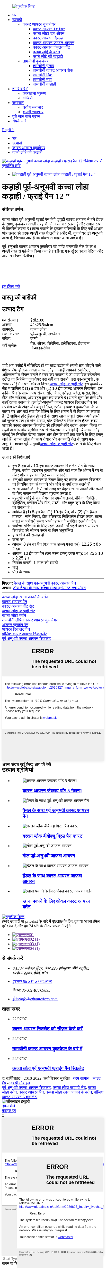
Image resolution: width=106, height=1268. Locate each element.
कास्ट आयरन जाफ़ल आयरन (53, 42)
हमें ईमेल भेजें (11, 286)
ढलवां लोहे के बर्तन (46, 52)
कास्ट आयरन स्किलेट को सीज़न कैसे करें (47, 1028)
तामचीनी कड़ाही (44, 84)
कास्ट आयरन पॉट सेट (18, 606)
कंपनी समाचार (33, 112)
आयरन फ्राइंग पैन (15, 624)
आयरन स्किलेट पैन (16, 629)
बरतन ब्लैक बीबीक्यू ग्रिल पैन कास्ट (53, 836)
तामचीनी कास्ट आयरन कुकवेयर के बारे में (47, 1048)
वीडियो (28, 98)
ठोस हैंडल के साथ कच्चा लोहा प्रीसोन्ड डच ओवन (49, 588)
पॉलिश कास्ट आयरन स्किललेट (24, 634)
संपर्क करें (19, 121)
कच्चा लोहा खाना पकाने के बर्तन (25, 597)
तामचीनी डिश (42, 75)
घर (14, 15)
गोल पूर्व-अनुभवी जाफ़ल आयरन (49, 855)
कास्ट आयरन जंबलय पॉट (51, 47)
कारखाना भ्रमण (34, 93)
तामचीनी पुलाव (43, 66)
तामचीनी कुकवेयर (35, 61)
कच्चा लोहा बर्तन (14, 615)
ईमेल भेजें (8, 1106)
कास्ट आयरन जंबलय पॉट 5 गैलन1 (52, 790)
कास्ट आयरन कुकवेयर (39, 24)
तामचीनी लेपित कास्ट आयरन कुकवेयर (30, 620)
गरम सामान (81, 1078)
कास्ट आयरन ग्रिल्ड (48, 38)
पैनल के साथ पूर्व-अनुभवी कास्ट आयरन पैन (45, 583)
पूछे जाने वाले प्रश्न (26, 116)
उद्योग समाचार (33, 107)
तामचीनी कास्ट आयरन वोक (53, 70)
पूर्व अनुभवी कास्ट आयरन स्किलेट (26, 638)
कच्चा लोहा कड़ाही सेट (66, 384)
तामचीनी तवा (42, 79)
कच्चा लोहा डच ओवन (48, 33)
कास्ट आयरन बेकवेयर (49, 29)
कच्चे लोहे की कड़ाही (48, 56)
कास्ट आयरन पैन (14, 601)
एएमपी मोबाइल (20, 1083)
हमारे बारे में (20, 89)
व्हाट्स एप (9, 1110)
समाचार (18, 102)
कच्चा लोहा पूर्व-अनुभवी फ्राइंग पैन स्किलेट (48, 1068)
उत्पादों (17, 19)
